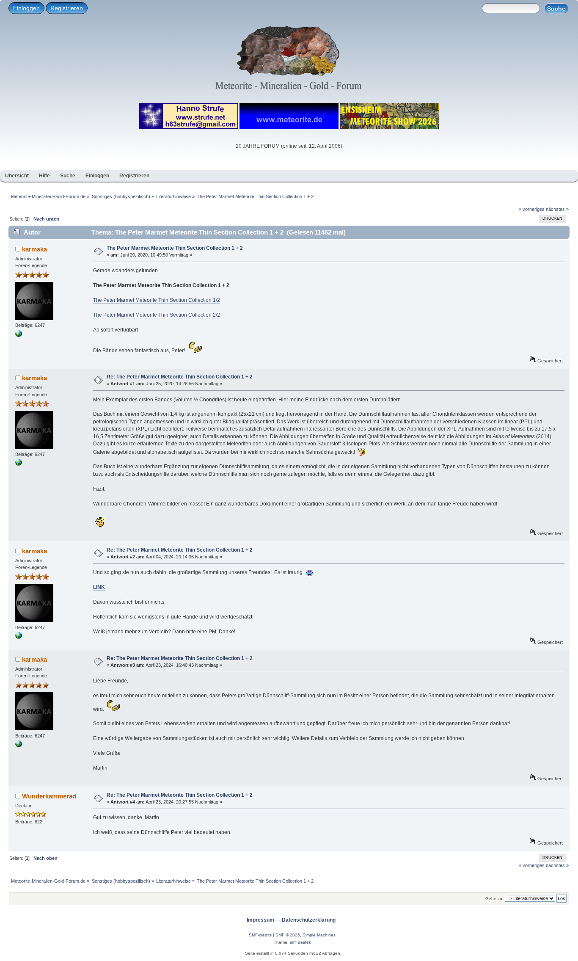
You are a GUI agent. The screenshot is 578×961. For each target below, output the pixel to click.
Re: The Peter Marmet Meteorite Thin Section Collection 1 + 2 (180, 377)
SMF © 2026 (287, 935)
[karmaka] (18, 335)
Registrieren (66, 8)
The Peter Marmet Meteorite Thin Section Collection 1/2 (156, 300)
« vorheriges (532, 209)
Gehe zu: (494, 898)
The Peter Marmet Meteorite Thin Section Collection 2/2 (156, 315)
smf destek (300, 942)
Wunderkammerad (49, 796)
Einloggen (26, 8)
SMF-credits (260, 935)
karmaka (34, 249)
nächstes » (557, 209)
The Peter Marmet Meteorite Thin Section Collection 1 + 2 (175, 248)
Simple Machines (319, 935)
